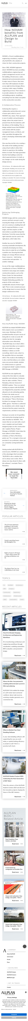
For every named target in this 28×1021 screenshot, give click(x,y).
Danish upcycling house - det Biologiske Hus (12, 541)
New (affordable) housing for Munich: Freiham (16, 494)
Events (8, 959)
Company (11, 588)
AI (4, 585)
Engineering (21, 15)
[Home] (4, 3)
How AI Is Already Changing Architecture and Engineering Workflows (12, 635)
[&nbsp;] (4, 493)
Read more (18, 655)
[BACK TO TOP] (24, 946)
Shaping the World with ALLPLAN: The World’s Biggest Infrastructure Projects (10, 506)
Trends (22, 599)
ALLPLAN (15, 15)
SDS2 (5, 599)
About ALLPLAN (11, 954)
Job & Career (10, 956)
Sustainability (13, 599)
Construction (7, 592)
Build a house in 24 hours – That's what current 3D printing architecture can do (12, 555)
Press (8, 962)
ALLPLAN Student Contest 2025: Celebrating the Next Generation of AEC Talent (13, 779)
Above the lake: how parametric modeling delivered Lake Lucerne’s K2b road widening (14, 684)
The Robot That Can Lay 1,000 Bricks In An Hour (12, 569)
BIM (5, 588)
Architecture (19, 585)
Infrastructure (21, 665)
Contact (9, 987)
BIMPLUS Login (11, 977)
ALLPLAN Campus (11, 972)
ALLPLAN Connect (11, 974)
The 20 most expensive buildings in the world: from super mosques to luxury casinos (11, 527)
